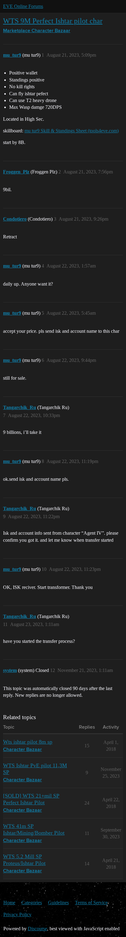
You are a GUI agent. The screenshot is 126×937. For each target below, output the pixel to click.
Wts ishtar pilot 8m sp (27, 742)
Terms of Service (91, 902)
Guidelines (58, 902)
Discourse (37, 928)
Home (9, 902)
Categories (31, 902)
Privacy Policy (17, 914)
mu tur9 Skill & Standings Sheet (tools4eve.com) (71, 130)
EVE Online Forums (23, 6)
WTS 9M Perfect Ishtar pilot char (52, 21)
